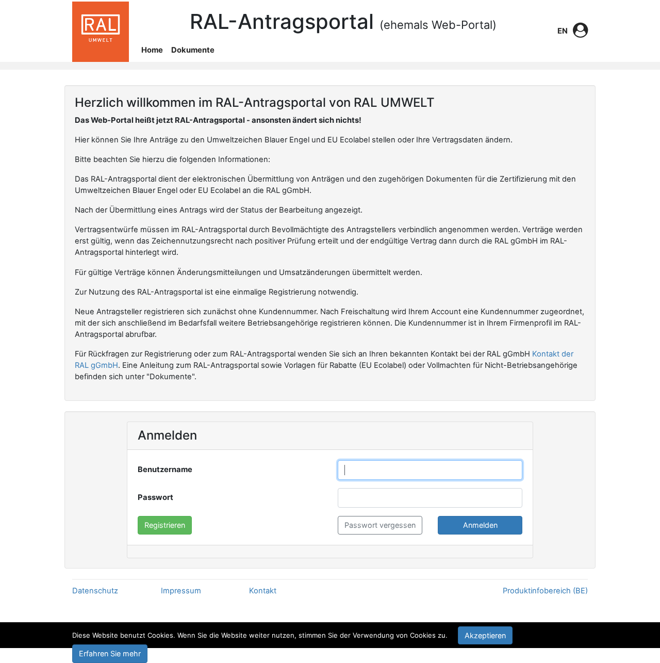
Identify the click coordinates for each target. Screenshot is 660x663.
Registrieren (164, 525)
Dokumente (192, 50)
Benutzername (165, 469)
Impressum (181, 590)
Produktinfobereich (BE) (545, 590)
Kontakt (262, 590)
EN (562, 31)
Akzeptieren (485, 635)
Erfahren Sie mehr (110, 653)
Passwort (155, 497)
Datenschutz (95, 590)
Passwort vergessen (380, 525)
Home (152, 50)
